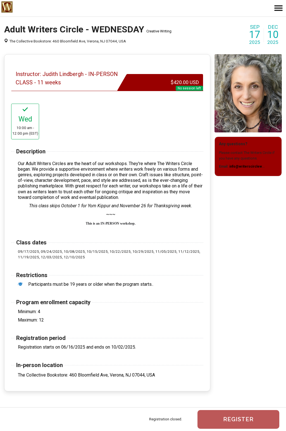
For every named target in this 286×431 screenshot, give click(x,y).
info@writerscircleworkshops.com (257, 166)
